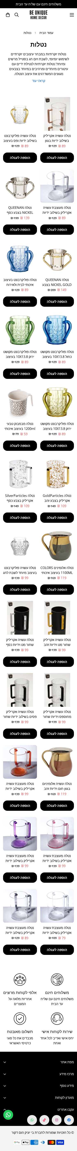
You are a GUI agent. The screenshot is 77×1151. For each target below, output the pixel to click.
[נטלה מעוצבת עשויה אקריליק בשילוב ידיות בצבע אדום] (20, 762)
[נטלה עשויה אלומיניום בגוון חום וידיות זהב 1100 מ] (57, 762)
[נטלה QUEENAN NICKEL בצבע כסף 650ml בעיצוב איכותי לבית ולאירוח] (20, 186)
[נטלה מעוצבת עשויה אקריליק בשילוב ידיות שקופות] (57, 906)
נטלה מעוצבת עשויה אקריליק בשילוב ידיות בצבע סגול (20, 861)
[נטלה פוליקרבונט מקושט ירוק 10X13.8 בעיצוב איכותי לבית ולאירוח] (20, 330)
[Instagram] (57, 1120)
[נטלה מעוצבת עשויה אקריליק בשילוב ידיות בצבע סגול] (20, 834)
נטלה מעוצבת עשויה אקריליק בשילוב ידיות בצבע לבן (57, 212)
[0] (8, 15)
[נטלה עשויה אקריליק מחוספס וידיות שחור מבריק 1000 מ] (57, 690)
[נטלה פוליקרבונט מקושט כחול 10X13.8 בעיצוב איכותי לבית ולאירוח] (57, 330)
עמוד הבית (46, 33)
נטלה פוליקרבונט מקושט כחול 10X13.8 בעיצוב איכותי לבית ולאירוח (57, 356)
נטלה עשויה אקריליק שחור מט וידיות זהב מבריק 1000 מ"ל (57, 644)
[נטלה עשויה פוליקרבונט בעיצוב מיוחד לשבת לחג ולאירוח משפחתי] (20, 546)
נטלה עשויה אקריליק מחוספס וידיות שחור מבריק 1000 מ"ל (57, 716)
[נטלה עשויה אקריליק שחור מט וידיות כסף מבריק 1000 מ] (20, 618)
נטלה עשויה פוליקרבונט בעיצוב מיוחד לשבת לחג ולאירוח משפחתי (20, 573)
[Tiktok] (44, 1120)
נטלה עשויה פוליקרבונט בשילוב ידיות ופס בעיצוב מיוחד (20, 140)
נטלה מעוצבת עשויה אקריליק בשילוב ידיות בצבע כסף (20, 932)
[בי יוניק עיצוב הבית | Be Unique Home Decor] (38, 14)
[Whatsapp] (32, 1120)
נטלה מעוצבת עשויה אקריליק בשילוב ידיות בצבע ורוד (57, 861)
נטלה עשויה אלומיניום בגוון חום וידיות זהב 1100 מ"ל (57, 788)
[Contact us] (8, 1115)
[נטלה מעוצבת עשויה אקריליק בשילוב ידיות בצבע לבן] (57, 186)
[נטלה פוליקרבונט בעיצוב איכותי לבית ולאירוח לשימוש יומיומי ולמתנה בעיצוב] (20, 258)
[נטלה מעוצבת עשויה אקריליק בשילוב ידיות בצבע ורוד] (57, 834)
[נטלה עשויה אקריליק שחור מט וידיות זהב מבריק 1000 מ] (57, 618)
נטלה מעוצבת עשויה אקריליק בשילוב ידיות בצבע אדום (20, 788)
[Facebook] (69, 1120)
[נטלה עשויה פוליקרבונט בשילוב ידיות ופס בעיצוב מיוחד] (20, 114)
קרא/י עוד (38, 81)
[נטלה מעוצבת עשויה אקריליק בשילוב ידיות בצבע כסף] (20, 906)
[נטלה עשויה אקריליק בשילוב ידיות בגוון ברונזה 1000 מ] (57, 114)
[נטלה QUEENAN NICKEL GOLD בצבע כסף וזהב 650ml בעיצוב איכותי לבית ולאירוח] (57, 258)
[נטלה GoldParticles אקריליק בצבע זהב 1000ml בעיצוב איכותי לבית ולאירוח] (57, 474)
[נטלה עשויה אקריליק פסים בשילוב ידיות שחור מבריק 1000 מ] (20, 690)
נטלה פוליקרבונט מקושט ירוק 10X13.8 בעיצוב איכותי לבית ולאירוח (20, 356)
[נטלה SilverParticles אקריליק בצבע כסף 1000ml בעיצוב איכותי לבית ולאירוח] (20, 474)
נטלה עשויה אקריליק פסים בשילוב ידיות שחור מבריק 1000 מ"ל (20, 716)
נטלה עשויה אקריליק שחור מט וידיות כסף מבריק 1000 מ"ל (20, 644)
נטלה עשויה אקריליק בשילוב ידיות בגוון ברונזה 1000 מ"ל (57, 140)
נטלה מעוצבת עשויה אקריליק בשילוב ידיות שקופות (57, 932)
